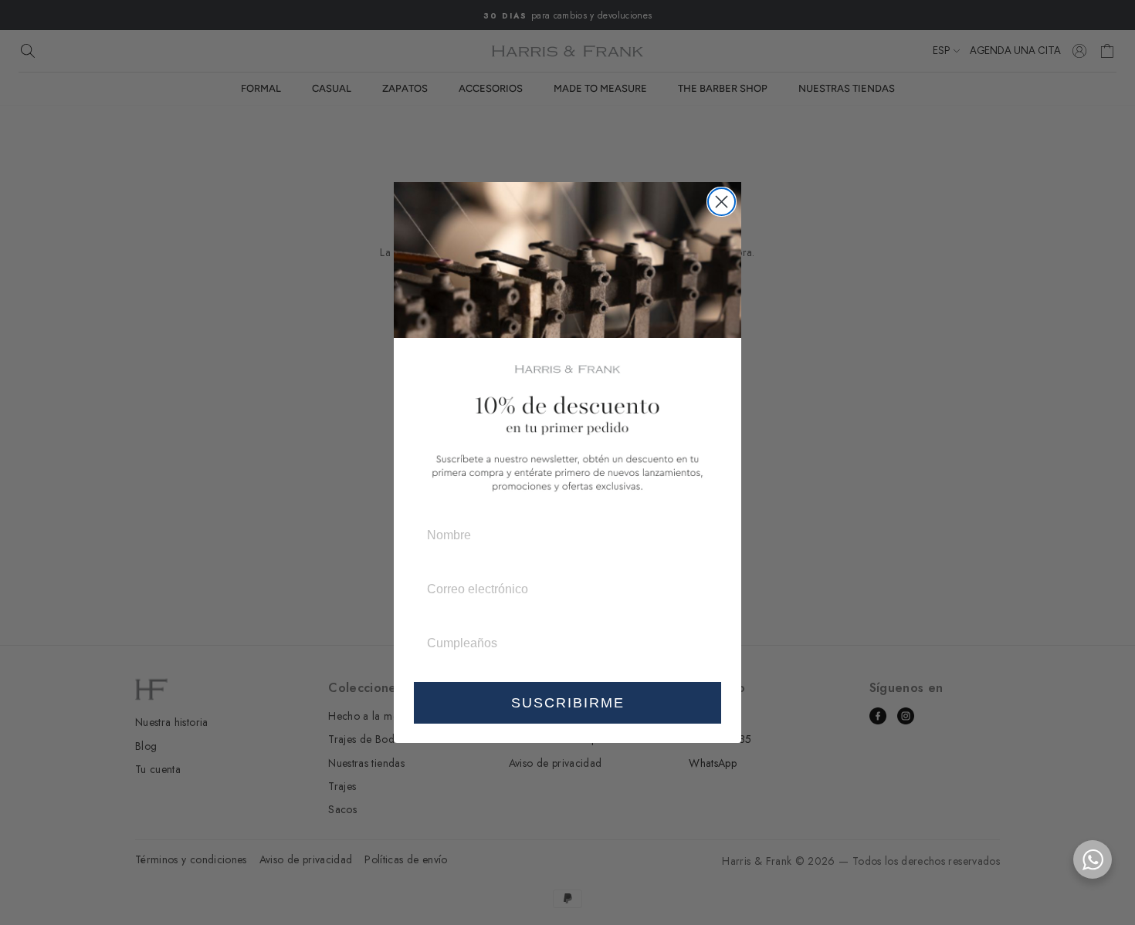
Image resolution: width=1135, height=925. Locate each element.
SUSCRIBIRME (568, 703)
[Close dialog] (721, 201)
